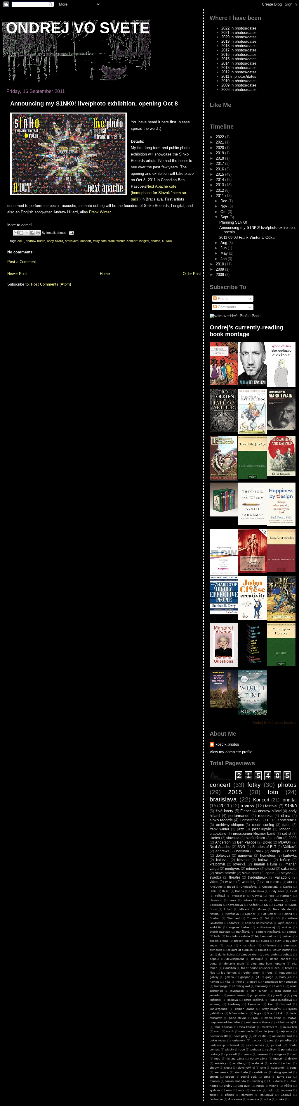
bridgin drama (219, 940)
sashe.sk (257, 1063)
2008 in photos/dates (239, 89)
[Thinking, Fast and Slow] (252, 523)
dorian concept (280, 958)
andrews (222, 851)
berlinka (242, 851)
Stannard (233, 918)
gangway (245, 855)
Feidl (293, 891)
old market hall (282, 1036)
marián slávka (265, 864)
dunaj (213, 963)
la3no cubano (238, 1013)
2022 (220, 137)
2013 (220, 185)
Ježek (263, 900)
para (270, 1040)
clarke (292, 851)
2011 (20, 241)
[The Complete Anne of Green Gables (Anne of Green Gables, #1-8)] (224, 515)
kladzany (234, 1004)
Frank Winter (99, 212)
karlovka (290, 855)
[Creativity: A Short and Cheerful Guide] (252, 619)
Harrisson (216, 900)
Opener (250, 913)
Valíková (290, 846)
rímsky (292, 1058)
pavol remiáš (255, 1045)
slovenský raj (246, 1067)
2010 (220, 264)
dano (286, 825)
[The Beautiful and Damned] (281, 474)
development (235, 958)
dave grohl (270, 954)
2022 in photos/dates (239, 28)
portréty (215, 1054)
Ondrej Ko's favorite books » (274, 723)
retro (217, 1058)
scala (273, 1063)
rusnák (277, 1058)
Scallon (215, 918)
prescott (231, 1054)
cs (211, 954)
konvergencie (219, 1008)
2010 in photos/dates (239, 81)
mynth (230, 1031)
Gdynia (257, 895)
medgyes (232, 868)
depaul (214, 958)
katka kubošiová (281, 999)
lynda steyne (238, 1017)
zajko (270, 1090)
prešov (247, 1054)
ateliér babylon (220, 931)
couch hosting (282, 949)
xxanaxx (255, 1090)
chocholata (247, 945)
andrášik (215, 927)
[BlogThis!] (21, 233)
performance (238, 815)
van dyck (244, 1085)
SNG (241, 846)
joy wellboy (278, 995)
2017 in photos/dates (239, 50)
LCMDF (279, 904)
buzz (229, 945)
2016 (220, 169)
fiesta (288, 968)
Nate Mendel (282, 909)
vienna (273, 1085)
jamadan (215, 995)
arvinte (286, 927)
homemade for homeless (280, 981)
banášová (243, 931)
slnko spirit (250, 873)
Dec (224, 201)
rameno (263, 1054)
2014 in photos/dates (239, 63)
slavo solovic (225, 873)
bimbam (287, 936)
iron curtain (259, 990)
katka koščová (254, 999)
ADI (289, 882)
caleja (275, 851)
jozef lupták (261, 829)
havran (214, 981)
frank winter (116, 241)
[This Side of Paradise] (281, 571)
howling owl (242, 986)
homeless (268, 855)
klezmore (254, 1004)
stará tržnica (255, 838)
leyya (257, 1013)
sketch (215, 838)
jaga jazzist (283, 990)
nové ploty (241, 1036)
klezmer (243, 860)
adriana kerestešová (259, 922)
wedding (248, 882)
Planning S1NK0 (233, 222)
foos (269, 972)
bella (217, 936)
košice (285, 860)
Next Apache (220, 846)
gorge (269, 977)
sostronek (277, 1067)
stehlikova (260, 1072)
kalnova (232, 999)
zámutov (247, 1094)
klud (271, 1004)
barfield (292, 931)
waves (230, 882)
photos (155, 241)
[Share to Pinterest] (38, 233)
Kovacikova (235, 904)
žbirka (280, 1099)
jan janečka (258, 995)
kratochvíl (217, 864)
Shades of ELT (264, 846)
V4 (267, 918)
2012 (220, 190)
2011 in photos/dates (238, 76)
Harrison (285, 895)
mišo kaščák (247, 1027)
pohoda (256, 1049)
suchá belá (249, 1076)
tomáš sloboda (235, 1081)
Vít (278, 918)
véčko (288, 1085)
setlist (286, 833)
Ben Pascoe (246, 842)
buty (278, 940)
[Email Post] (70, 232)
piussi (270, 868)
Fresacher (238, 895)
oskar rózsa (218, 1040)
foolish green (251, 972)
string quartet (283, 1072)
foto (104, 241)
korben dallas (244, 1008)
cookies (263, 949)
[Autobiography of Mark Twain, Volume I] (281, 429)
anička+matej (266, 927)
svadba (215, 877)
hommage (221, 986)
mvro (217, 1031)
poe (242, 1049)
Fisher (245, 811)
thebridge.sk (257, 877)
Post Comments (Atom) (51, 284)
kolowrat (265, 860)
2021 (220, 142)
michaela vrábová (258, 1022)
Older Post (192, 274)
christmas (269, 945)
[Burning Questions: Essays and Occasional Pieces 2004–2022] (224, 666)
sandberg (238, 1063)
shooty (214, 1067)
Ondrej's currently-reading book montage (246, 330)
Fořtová (220, 895)
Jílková (278, 900)
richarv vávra (258, 1058)
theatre (234, 877)
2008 (220, 274)
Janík (232, 900)
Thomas (252, 918)
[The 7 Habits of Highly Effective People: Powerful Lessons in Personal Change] (224, 613)
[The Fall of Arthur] (224, 431)
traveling (257, 1081)
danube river (249, 954)
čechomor (216, 1099)
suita (267, 1076)
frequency (285, 972)
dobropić (257, 958)
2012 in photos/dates (239, 72)
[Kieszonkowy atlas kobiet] (281, 385)
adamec (234, 922)
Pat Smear (268, 913)
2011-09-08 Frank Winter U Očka (246, 237)
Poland (287, 913)
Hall (271, 895)
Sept (225, 217)
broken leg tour (244, 940)
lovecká (239, 864)
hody (253, 981)
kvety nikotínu (271, 1008)
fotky (96, 241)
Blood (231, 886)
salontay (220, 1063)
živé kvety (224, 811)
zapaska (286, 1090)
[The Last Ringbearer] (224, 479)
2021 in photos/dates (239, 32)
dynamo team (234, 963)
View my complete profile (231, 752)
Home (105, 274)
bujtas (265, 940)
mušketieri (290, 1027)
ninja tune (285, 1031)
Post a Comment (21, 262)
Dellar (226, 891)
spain (270, 873)
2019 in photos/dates (239, 41)
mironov (252, 868)
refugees (280, 1054)
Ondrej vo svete (78, 27)
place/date (218, 833)
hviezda (279, 986)
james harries (236, 995)
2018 (220, 158)
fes (277, 968)
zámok (229, 1094)
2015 (220, 174)
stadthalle (241, 1072)
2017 (220, 163)
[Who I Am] (252, 384)
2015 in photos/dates (239, 59)
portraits (286, 1049)
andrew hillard (35, 241)
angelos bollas (239, 927)
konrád (286, 1004)
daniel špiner (226, 954)
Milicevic (244, 909)
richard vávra (235, 1058)
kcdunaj (215, 1004)
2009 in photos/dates (239, 85)
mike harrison (224, 1027)
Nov (224, 206)
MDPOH (284, 842)
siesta (228, 1067)
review (247, 805)
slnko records (221, 820)
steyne (286, 873)
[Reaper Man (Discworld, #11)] (281, 619)
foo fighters (229, 972)
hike (227, 981)
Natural (214, 913)
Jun (224, 248)
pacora (256, 1040)
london (285, 829)
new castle (246, 1031)
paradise (286, 1040)
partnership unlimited (224, 1045)
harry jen (285, 977)
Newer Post (17, 274)
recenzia (265, 815)
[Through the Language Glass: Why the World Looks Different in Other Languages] (252, 664)
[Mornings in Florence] (281, 664)
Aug (224, 243)
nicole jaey (266, 1031)
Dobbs (239, 891)
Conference (249, 820)
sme (263, 1067)
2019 (220, 153)
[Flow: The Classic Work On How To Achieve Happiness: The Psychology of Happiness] (224, 574)
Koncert (132, 241)
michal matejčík (286, 1022)
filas (212, 972)
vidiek (260, 1085)
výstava (215, 1090)
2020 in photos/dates (239, 37)
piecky (229, 1049)
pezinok (276, 1045)
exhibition (229, 968)
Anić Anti (215, 886)
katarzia (222, 860)
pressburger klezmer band (254, 833)
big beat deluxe (265, 936)
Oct (224, 212)
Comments (226, 307)
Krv (266, 904)
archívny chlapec (230, 825)
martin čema (273, 1017)
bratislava (72, 241)
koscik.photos (227, 744)
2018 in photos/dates (239, 46)
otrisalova (238, 1040)
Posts (222, 298)
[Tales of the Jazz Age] (252, 477)
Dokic (267, 842)
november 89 (219, 1036)
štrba (267, 1099)
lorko (281, 1013)
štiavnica (253, 1099)
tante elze (284, 1076)
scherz (287, 1063)
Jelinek (247, 900)
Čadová (286, 1094)
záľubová (266, 1094)
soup (293, 1067)
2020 (220, 148)
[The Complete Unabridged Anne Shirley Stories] (252, 572)
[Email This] (16, 233)
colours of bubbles (239, 949)
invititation (237, 990)
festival (271, 806)
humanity (261, 986)
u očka (277, 838)
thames (215, 1081)
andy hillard (55, 241)
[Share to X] (27, 233)
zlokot (214, 1094)
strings (214, 1076)
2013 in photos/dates (239, 67)
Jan (224, 259)
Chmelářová (249, 886)
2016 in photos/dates (239, 54)
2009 (220, 269)
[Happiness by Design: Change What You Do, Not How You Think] (281, 524)
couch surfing (263, 825)
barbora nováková (268, 931)
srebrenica (222, 1072)
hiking (240, 981)
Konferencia (287, 820)
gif (257, 977)
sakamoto (289, 868)
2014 (220, 179)
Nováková (232, 913)
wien (229, 1090)
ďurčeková (235, 1099)
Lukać (228, 909)
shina (285, 815)
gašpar (245, 977)
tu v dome (276, 1081)
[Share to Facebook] (32, 233)
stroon (229, 1076)
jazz (240, 829)
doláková (223, 855)
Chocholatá (270, 886)
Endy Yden (277, 891)
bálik (259, 851)
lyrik (255, 1017)
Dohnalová (256, 891)
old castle (260, 1036)
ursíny (228, 1085)
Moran (262, 909)
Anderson (223, 842)
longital (144, 241)
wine (241, 1090)
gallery (214, 977)
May (224, 253)
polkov (271, 1049)
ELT (268, 820)
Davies (287, 886)
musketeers (269, 1027)
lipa (269, 1013)
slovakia (232, 838)
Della (213, 891)
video (214, 882)
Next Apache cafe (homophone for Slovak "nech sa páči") (158, 192)
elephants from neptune (268, 963)
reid (294, 1054)
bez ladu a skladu (238, 936)
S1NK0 (167, 241)
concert (85, 241)
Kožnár (253, 904)
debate (287, 954)
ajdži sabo (285, 922)
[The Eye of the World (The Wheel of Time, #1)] (252, 713)
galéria (229, 977)
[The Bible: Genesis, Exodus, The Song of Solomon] (224, 384)
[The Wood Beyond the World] (224, 706)
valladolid (283, 877)
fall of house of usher (255, 968)
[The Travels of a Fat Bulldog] (252, 433)
